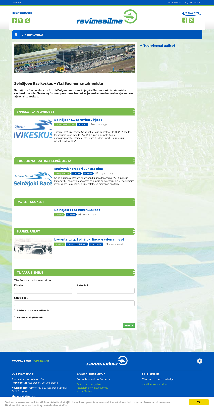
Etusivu (17, 2)
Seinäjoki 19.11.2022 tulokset (77, 210)
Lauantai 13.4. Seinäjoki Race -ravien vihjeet (89, 239)
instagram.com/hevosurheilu (92, 387)
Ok (199, 402)
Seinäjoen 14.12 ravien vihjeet (78, 120)
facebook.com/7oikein (89, 384)
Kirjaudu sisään (192, 2)
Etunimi (18, 285)
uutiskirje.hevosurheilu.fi (155, 384)
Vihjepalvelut (33, 34)
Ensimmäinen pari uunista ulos (78, 168)
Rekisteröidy (174, 2)
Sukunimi (82, 285)
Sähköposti (21, 298)
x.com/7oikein (84, 391)
